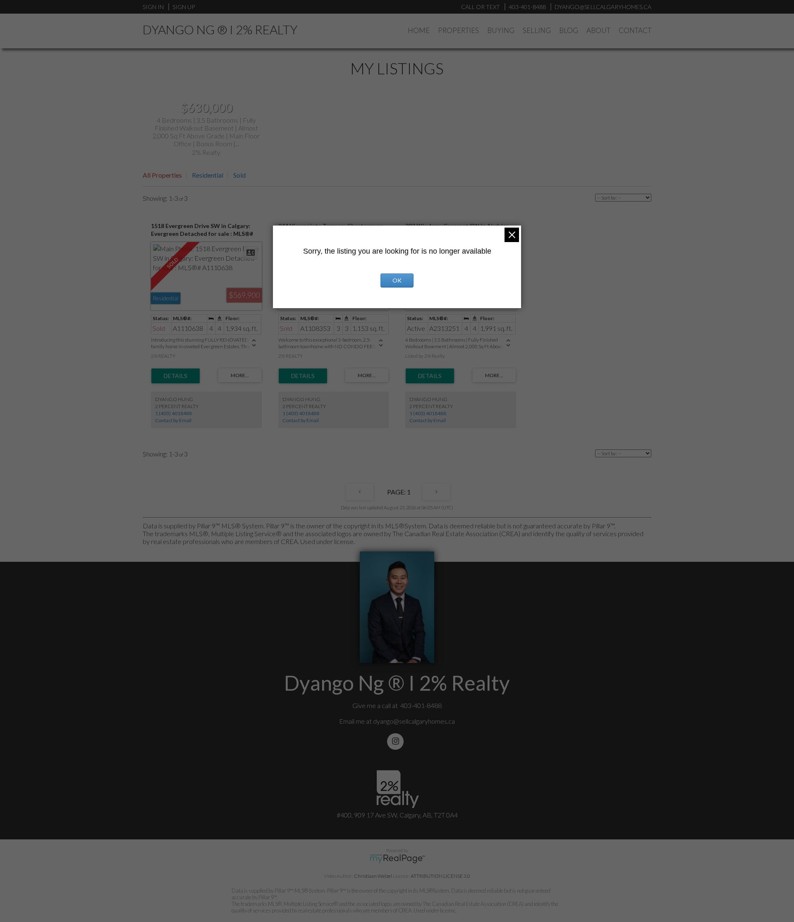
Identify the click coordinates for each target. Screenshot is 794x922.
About (598, 30)
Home (419, 30)
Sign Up (183, 6)
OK (397, 280)
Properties (458, 30)
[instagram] (397, 741)
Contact (635, 30)
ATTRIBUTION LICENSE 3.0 (440, 876)
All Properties (162, 175)
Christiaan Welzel (373, 876)
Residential (207, 175)
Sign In (153, 6)
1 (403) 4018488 (173, 413)
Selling (537, 30)
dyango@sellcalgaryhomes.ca (414, 721)
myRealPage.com (397, 859)
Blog (568, 30)
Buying (500, 30)
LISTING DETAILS (175, 375)
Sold (239, 175)
